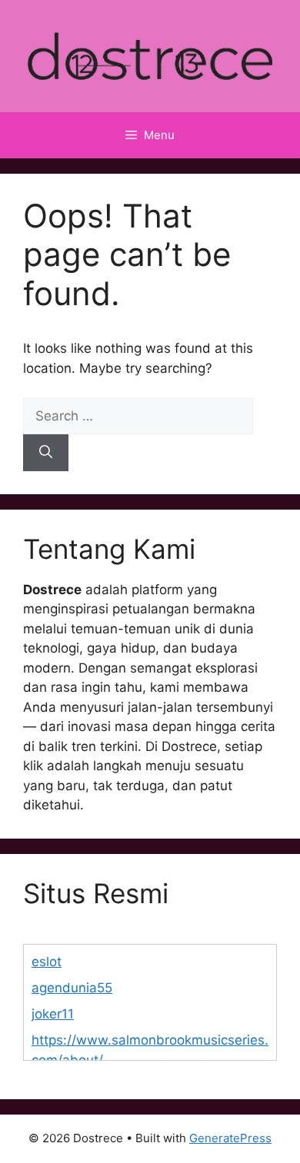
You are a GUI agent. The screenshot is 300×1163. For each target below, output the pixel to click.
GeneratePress (230, 1138)
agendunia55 (72, 987)
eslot (47, 961)
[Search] (45, 452)
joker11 (53, 1014)
